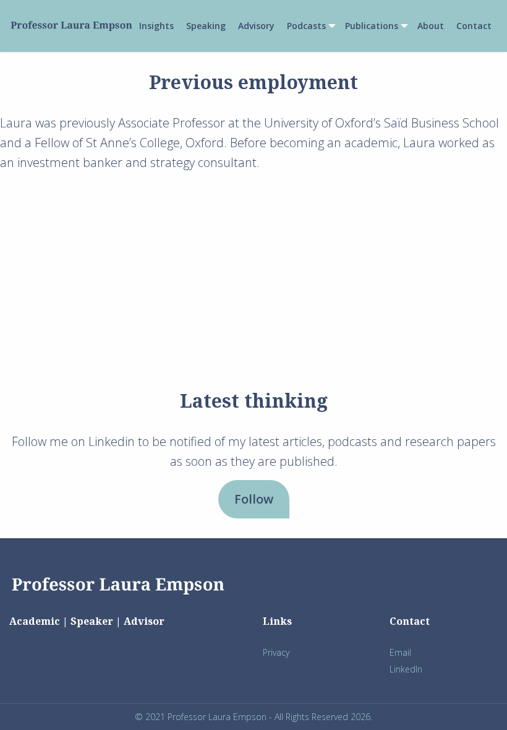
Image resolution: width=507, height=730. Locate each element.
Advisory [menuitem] (256, 26)
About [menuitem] (430, 26)
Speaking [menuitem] (206, 26)
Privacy (276, 652)
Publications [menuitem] (371, 26)
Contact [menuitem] (474, 26)
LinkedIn (406, 669)
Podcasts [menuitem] (306, 26)
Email (400, 652)
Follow (253, 499)
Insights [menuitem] (156, 26)
